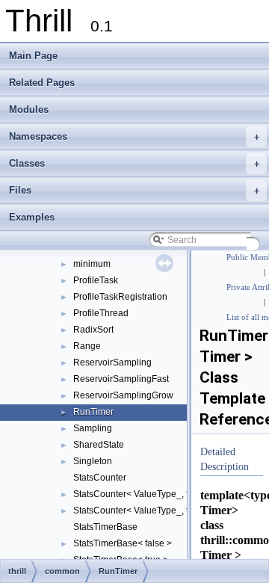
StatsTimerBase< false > (122, 543)
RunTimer (93, 412)
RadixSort (93, 329)
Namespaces (134, 136)
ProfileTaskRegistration (120, 297)
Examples (32, 217)
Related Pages (42, 82)
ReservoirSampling (112, 362)
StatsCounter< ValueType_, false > (143, 494)
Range (87, 346)
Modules (29, 109)
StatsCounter (99, 477)
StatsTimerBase (105, 527)
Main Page (33, 55)
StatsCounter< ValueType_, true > (141, 510)
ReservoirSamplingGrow (123, 395)
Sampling (92, 428)
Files (134, 190)
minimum (92, 264)
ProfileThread (101, 313)
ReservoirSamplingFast (121, 379)
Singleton (92, 461)
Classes (134, 163)
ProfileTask (95, 280)
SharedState (98, 444)
